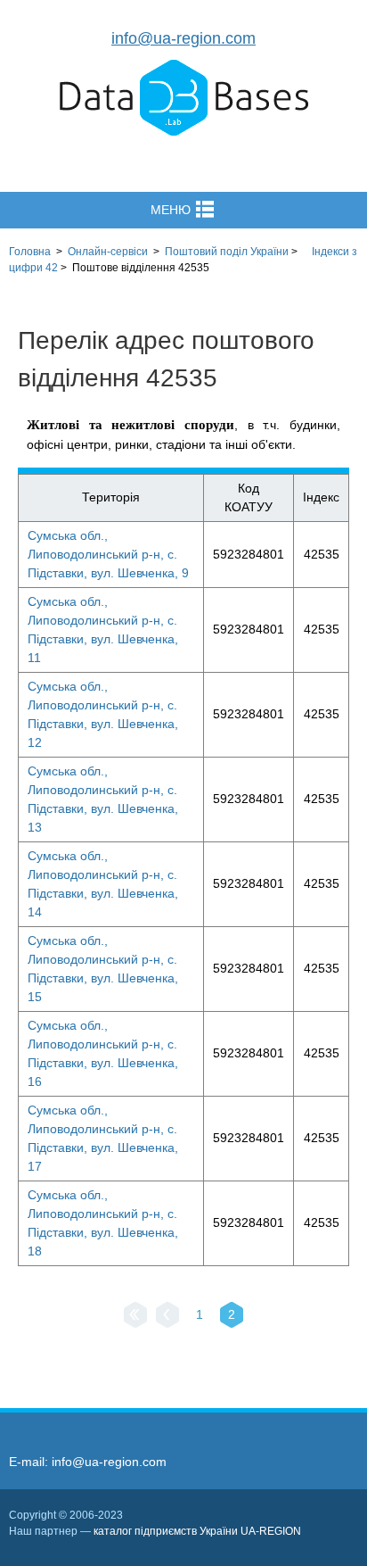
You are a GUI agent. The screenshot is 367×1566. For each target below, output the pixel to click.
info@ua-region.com (183, 38)
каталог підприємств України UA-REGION (197, 1531)
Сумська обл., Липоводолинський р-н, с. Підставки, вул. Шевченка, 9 (108, 554)
